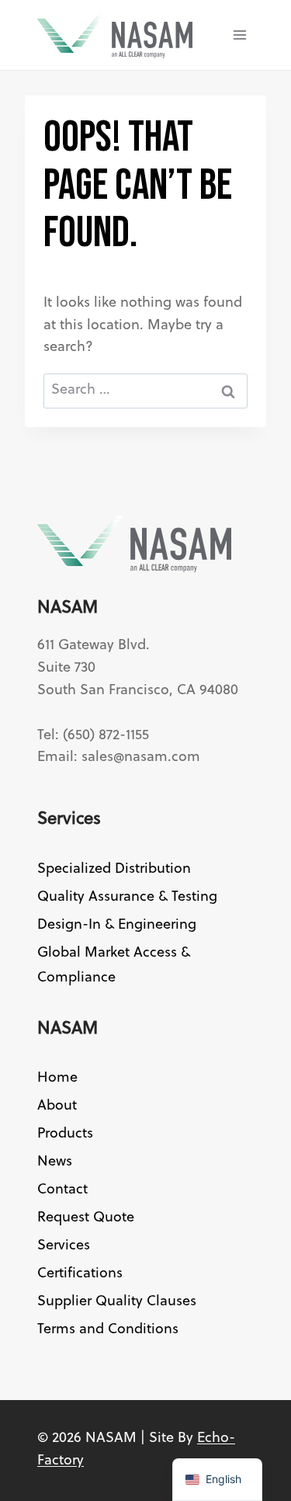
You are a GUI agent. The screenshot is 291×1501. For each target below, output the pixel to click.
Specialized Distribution (114, 869)
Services (63, 1246)
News (54, 1162)
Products (65, 1134)
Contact (62, 1190)
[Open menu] (239, 35)
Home (57, 1078)
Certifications (80, 1274)
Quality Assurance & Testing (127, 897)
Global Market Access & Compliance (113, 965)
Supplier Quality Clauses (116, 1302)
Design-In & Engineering (116, 925)
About (57, 1106)
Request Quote (85, 1218)
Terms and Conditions (107, 1330)
